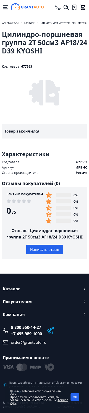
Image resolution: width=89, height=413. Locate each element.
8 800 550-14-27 (26, 327)
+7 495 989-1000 (26, 333)
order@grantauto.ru (28, 342)
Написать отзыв (44, 249)
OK (75, 397)
